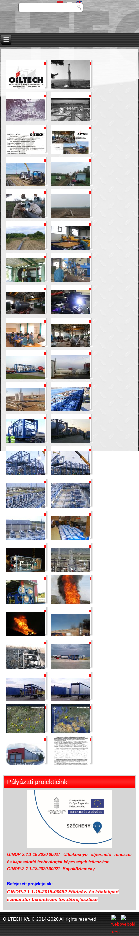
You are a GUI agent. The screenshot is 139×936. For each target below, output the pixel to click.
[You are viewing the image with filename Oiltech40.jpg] (70, 684)
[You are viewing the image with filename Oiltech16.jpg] (70, 298)
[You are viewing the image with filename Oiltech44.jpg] (70, 749)
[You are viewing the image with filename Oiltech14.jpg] (70, 266)
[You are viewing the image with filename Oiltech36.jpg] (70, 620)
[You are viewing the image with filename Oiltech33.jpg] (25, 588)
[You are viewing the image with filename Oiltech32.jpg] (70, 556)
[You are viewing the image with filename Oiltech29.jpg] (25, 524)
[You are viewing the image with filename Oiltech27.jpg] (25, 491)
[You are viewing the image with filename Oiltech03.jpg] (25, 105)
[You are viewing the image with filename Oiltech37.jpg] (25, 652)
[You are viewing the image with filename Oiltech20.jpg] (70, 363)
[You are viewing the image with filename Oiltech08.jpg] (70, 170)
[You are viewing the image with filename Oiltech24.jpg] (70, 427)
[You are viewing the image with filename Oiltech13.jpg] (25, 266)
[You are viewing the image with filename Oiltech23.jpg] (25, 427)
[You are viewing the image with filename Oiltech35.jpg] (25, 620)
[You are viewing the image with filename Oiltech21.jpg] (25, 395)
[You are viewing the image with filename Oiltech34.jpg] (70, 588)
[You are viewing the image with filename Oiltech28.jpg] (70, 491)
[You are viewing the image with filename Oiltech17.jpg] (25, 330)
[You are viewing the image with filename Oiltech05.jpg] (25, 137)
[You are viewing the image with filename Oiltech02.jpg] (70, 73)
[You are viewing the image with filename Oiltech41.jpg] (25, 717)
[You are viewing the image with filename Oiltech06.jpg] (70, 137)
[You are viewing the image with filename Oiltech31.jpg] (25, 556)
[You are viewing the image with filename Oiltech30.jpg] (70, 524)
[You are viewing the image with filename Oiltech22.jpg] (70, 395)
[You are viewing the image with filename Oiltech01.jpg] (25, 73)
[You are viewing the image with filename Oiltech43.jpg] (25, 749)
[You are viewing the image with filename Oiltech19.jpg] (25, 363)
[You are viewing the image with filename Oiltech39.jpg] (25, 684)
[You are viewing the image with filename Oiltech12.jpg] (70, 234)
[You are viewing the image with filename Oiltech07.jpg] (25, 170)
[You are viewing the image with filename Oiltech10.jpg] (70, 202)
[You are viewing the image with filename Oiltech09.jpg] (25, 202)
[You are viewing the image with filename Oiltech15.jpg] (25, 298)
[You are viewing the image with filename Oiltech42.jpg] (70, 717)
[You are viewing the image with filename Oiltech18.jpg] (70, 330)
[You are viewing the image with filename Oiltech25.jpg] (25, 459)
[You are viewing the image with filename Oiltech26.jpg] (70, 459)
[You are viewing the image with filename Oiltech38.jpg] (70, 652)
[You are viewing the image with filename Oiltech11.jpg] (25, 234)
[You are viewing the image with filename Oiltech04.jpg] (70, 105)
